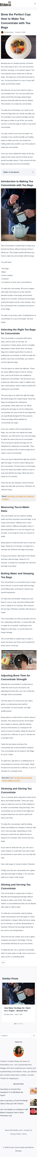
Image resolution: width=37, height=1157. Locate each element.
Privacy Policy (15, 1134)
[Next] (32, 1002)
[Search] (34, 1035)
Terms (24, 1134)
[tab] (14, 1023)
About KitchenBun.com (14, 1130)
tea (3, 962)
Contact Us (28, 1130)
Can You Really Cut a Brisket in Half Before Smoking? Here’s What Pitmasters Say (14, 1113)
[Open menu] (35, 3)
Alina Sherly (9, 32)
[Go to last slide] (5, 1002)
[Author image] (2, 32)
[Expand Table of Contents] (33, 172)
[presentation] (18, 994)
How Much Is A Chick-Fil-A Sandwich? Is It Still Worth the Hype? (11, 1092)
